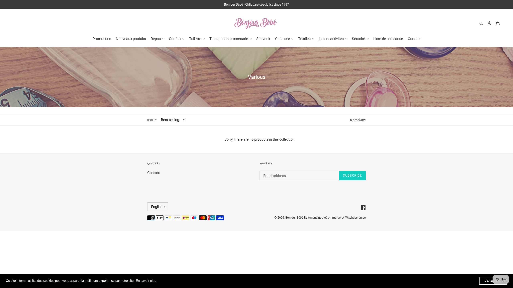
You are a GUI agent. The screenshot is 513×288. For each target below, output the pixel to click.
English (157, 207)
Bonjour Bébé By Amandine (303, 217)
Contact (153, 173)
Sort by (152, 120)
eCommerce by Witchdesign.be (345, 217)
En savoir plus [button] (146, 280)
